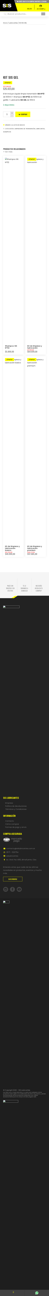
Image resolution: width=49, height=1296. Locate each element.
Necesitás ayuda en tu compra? (39, 588)
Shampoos (7, 132)
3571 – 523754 (12, 852)
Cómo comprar (12, 824)
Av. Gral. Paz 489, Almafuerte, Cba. (21, 859)
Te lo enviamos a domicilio (24, 588)
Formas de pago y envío (16, 827)
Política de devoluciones (16, 806)
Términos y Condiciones (16, 809)
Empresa (9, 803)
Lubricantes (13, 23)
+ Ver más (7, 152)
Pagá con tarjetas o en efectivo (10, 588)
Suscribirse (12, 879)
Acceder (40, 9)
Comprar (24, 114)
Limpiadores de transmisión (24, 129)
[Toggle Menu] (43, 14)
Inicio (5, 23)
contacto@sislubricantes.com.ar (20, 848)
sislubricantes (12, 856)
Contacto (9, 821)
